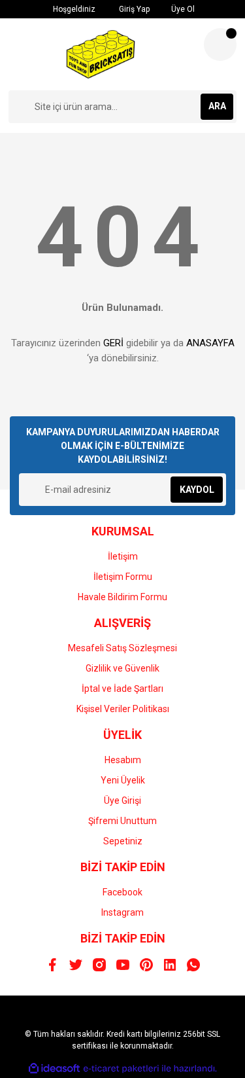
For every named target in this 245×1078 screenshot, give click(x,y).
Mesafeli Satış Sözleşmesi (122, 648)
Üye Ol (182, 9)
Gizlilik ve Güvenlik (122, 668)
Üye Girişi (122, 800)
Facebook (122, 892)
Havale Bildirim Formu (122, 597)
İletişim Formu (122, 576)
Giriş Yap (133, 9)
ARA (217, 106)
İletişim (123, 556)
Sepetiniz (122, 841)
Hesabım (123, 760)
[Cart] (220, 44)
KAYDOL (197, 489)
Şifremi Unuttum (122, 821)
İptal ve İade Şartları (122, 688)
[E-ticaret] (121, 1068)
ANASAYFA (210, 343)
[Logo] (100, 54)
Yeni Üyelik (123, 780)
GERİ (113, 343)
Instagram (122, 912)
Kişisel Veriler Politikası (122, 709)
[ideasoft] (54, 1068)
